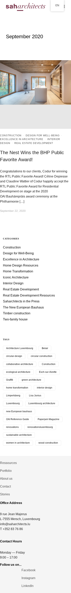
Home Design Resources (20, 265)
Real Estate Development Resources (29, 295)
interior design (44, 387)
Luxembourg (13, 403)
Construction (10, 135)
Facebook (28, 570)
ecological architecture (18, 372)
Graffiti (9, 379)
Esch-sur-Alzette (48, 372)
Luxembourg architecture (41, 403)
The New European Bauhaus (23, 307)
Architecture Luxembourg (19, 348)
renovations (12, 427)
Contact (5, 486)
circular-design (14, 356)
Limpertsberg (13, 395)
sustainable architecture (19, 435)
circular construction (41, 356)
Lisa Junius (35, 395)
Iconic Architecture (16, 277)
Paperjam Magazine (48, 419)
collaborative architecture (19, 364)
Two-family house (15, 319)
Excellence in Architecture (21, 139)
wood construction (48, 442)
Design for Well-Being (43, 135)
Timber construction (16, 313)
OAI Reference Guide (17, 419)
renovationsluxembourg (40, 427)
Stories (5, 494)
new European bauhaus (19, 411)
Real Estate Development (33, 143)
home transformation (17, 387)
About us (6, 478)
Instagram (28, 578)
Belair (45, 348)
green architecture (31, 379)
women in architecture (18, 442)
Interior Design (13, 283)
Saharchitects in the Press (21, 301)
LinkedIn (27, 586)
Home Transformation (18, 271)
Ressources (8, 463)
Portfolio (6, 470)
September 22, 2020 (13, 210)
